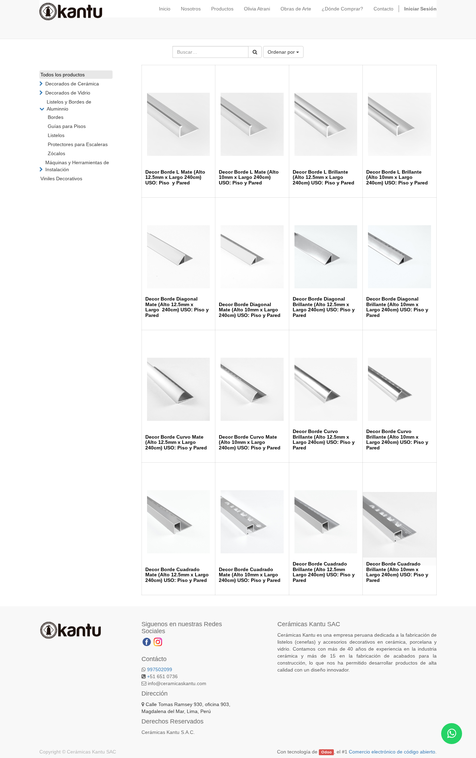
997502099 (159, 669)
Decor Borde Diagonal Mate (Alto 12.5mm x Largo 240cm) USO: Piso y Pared (177, 307)
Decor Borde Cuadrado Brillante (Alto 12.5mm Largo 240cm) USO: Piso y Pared (324, 572)
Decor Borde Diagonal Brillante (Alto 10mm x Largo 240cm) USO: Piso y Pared (397, 307)
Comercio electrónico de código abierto (392, 752)
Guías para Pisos (67, 126)
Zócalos (56, 153)
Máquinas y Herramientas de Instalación (77, 166)
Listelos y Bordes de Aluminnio (69, 105)
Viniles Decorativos (61, 178)
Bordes (55, 117)
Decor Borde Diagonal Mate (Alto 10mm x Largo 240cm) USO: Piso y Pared (250, 310)
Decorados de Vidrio (67, 93)
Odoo (326, 752)
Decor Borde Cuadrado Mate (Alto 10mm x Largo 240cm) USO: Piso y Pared (250, 575)
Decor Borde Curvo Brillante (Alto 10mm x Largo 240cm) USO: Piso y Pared (397, 439)
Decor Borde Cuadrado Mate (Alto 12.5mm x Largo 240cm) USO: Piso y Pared (177, 575)
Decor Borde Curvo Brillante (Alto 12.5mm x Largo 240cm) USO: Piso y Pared (324, 439)
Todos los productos (62, 74)
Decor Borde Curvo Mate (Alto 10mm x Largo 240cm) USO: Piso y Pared (250, 442)
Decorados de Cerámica (72, 83)
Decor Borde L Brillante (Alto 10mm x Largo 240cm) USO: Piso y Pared (397, 177)
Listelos (56, 135)
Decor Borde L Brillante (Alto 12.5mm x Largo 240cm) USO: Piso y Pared (323, 177)
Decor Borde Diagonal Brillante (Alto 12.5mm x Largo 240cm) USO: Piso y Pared (324, 307)
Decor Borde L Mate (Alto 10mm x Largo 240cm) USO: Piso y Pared (249, 177)
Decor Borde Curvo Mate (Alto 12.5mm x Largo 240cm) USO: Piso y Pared (176, 442)
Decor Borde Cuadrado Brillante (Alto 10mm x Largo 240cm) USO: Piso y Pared (397, 572)
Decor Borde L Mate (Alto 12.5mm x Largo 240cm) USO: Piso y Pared (175, 177)
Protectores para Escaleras (78, 144)
